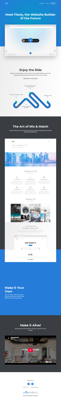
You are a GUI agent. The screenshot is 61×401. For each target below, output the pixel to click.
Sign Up (53, 3)
